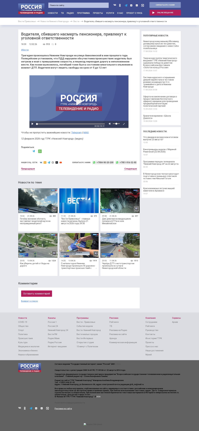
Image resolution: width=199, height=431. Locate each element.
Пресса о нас (152, 346)
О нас (120, 13)
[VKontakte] (22, 151)
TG (126, 5)
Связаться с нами (165, 5)
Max (142, 5)
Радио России (55, 342)
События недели (85, 326)
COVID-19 (22, 322)
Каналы (52, 318)
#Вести (25, 50)
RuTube (137, 5)
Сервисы (176, 318)
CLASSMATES (120, 5)
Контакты (150, 334)
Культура (22, 342)
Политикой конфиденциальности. (70, 403)
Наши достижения (154, 350)
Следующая (130, 169)
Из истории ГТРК (154, 338)
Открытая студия (85, 342)
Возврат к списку (29, 301)
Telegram (76, 132)
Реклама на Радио (118, 330)
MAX (86, 132)
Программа (83, 13)
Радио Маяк (54, 338)
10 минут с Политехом (87, 346)
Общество (23, 326)
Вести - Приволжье (86, 322)
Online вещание (165, 12)
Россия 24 (53, 326)
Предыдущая (28, 169)
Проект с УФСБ (134, 13)
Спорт (21, 330)
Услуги (110, 13)
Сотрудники (151, 322)
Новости (53, 13)
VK (114, 5)
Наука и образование (28, 354)
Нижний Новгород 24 (58, 330)
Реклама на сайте (118, 334)
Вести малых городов (87, 334)
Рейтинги (114, 322)
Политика (23, 334)
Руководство (152, 330)
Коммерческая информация (123, 342)
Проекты (98, 13)
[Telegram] (33, 151)
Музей (149, 354)
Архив (175, 322)
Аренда (113, 338)
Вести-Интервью (85, 338)
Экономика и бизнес (28, 350)
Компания (151, 318)
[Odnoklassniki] (28, 151)
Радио (70, 13)
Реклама (113, 318)
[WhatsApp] (40, 151)
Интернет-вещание (57, 346)
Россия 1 (52, 322)
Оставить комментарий (36, 293)
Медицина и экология (28, 346)
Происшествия (25, 338)
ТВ (62, 13)
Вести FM (52, 334)
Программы (83, 318)
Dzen (131, 5)
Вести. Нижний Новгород (89, 330)
